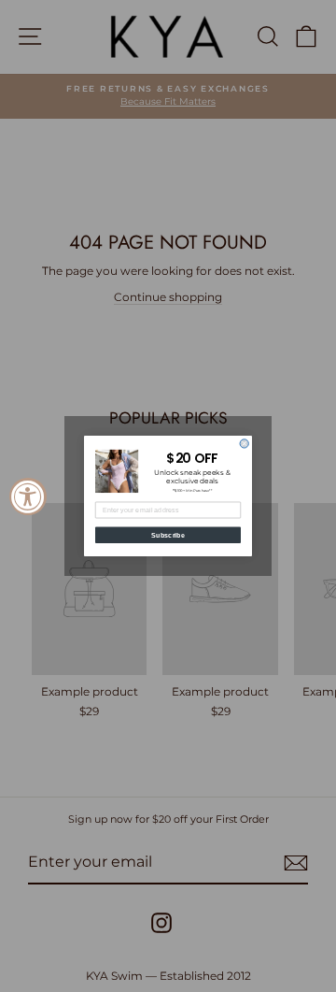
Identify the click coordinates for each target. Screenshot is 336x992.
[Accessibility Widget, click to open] (28, 496)
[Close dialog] (244, 443)
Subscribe (168, 535)
